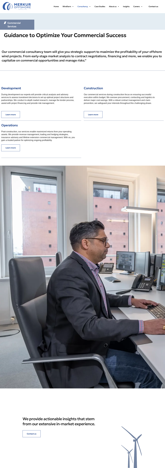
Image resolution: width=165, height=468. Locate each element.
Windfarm (67, 6)
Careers (136, 6)
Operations (9, 125)
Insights (126, 6)
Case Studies (99, 6)
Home (56, 6)
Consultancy (82, 6)
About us (112, 6)
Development (11, 88)
